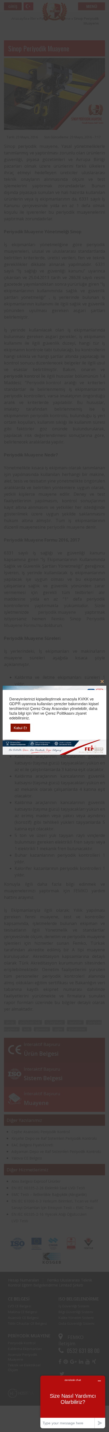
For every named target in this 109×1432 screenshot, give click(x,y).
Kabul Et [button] (20, 727)
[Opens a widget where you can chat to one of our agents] (72, 1401)
